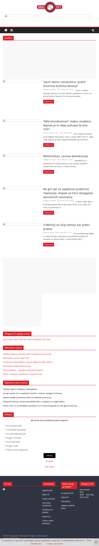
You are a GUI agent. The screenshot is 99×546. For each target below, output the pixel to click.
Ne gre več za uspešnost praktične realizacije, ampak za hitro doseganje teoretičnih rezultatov (68, 193)
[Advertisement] (49, 60)
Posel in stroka (48, 133)
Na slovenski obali (14, 426)
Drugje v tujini (12, 446)
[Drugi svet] (49, 2)
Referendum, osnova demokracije (65, 156)
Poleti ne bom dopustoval (17, 450)
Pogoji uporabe (48, 498)
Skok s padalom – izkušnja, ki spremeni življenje (23, 370)
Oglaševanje (47, 490)
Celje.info (65, 497)
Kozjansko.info (67, 493)
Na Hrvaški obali (13, 442)
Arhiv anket (49, 466)
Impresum (46, 516)
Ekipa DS (46, 494)
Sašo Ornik (18, 339)
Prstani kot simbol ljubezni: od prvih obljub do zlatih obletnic (28, 362)
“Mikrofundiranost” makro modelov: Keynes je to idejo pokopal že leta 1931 (67, 125)
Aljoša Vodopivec (35, 339)
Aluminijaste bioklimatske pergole (17, 366)
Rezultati (49, 461)
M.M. (25, 339)
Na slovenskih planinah (16, 434)
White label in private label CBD (16, 358)
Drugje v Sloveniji (13, 438)
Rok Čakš (46, 339)
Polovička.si (66, 501)
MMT (82, 494)
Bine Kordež (8, 339)
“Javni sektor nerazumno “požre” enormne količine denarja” (64, 84)
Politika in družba (49, 89)
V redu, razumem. (54, 543)
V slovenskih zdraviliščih (16, 430)
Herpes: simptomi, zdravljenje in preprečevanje (22, 374)
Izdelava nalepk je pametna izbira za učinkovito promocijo (27, 354)
